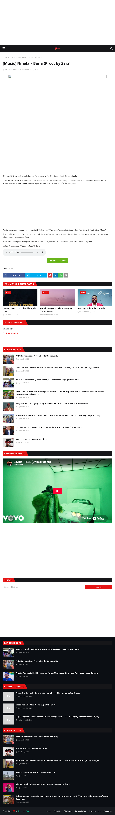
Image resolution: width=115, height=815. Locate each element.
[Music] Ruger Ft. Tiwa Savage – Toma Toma (56, 310)
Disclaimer (68, 811)
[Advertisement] (57, 22)
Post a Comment (10, 333)
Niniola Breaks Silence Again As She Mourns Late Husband (43, 784)
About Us (57, 811)
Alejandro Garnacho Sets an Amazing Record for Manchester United (48, 693)
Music (11, 57)
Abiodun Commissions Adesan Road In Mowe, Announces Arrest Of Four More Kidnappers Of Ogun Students (62, 797)
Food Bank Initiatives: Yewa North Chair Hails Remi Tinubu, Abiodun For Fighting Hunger (57, 367)
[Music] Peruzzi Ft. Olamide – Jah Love (19, 310)
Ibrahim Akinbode (12, 69)
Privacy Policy (80, 811)
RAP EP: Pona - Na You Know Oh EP (31, 439)
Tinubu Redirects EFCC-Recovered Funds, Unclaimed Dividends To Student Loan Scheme (57, 673)
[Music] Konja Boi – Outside (91, 308)
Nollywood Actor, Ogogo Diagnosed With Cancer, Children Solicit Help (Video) (52, 403)
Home (5, 57)
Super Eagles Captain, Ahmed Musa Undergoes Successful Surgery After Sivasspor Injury (57, 716)
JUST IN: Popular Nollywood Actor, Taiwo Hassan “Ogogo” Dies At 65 (47, 379)
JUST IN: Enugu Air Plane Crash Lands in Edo (36, 772)
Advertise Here (95, 811)
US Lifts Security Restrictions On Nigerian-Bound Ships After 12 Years (48, 427)
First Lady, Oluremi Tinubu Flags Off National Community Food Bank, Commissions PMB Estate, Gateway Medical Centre (60, 393)
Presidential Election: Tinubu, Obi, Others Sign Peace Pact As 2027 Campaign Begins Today (58, 415)
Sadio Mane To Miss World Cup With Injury (35, 704)
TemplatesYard (24, 811)
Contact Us (108, 811)
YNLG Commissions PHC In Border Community (37, 356)
